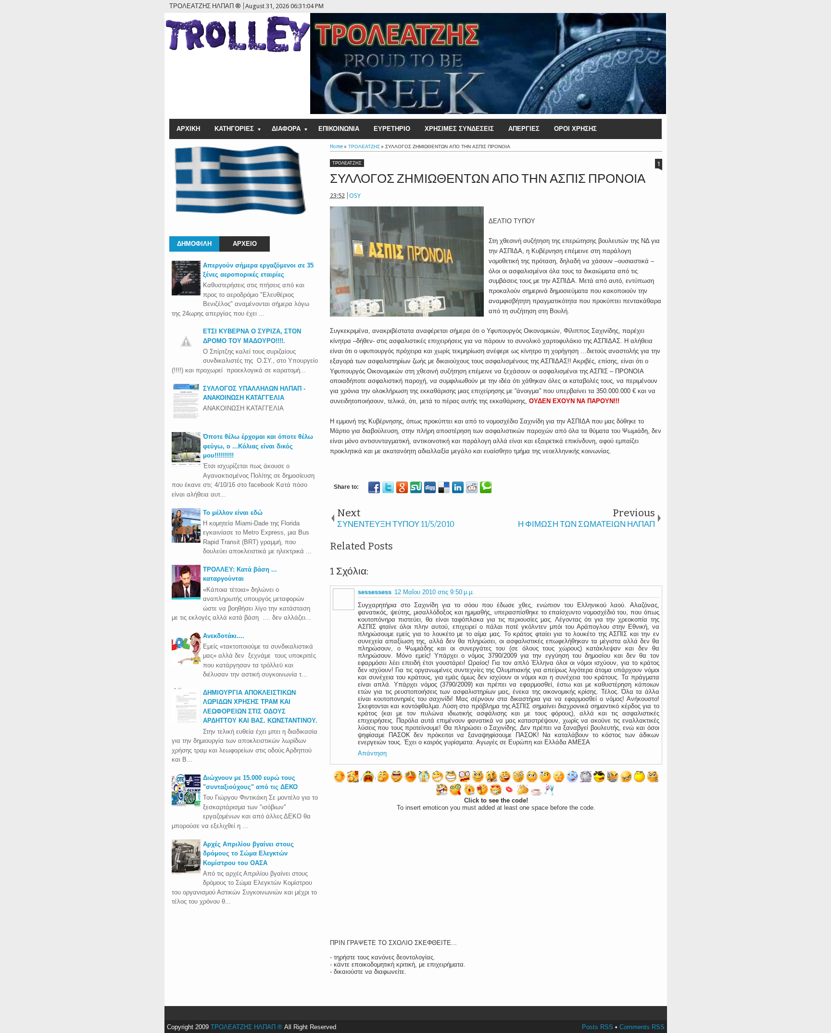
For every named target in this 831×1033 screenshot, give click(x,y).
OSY (355, 195)
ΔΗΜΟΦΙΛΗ (194, 243)
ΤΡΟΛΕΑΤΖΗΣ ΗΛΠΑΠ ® (246, 1027)
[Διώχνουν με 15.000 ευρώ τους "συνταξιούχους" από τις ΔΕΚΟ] (186, 805)
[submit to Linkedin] (458, 487)
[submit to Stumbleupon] (416, 487)
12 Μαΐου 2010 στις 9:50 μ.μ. (434, 592)
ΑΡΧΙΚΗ (188, 128)
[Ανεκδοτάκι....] (186, 663)
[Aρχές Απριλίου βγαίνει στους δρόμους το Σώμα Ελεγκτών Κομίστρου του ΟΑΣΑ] (186, 872)
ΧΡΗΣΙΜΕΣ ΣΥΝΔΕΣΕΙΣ (459, 128)
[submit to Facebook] (374, 487)
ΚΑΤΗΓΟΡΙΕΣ (234, 128)
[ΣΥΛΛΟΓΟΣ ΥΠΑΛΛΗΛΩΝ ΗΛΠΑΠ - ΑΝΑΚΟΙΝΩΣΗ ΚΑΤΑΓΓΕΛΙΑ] (186, 416)
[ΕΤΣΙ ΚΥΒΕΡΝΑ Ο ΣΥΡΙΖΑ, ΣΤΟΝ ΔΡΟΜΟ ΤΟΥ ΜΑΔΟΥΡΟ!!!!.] (186, 353)
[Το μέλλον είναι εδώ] (186, 540)
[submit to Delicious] (444, 487)
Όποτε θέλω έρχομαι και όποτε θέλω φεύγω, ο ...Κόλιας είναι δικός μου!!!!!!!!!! (258, 446)
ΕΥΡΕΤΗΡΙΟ (392, 128)
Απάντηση (372, 753)
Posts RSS (597, 1027)
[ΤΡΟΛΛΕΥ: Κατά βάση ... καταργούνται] (186, 597)
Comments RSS (642, 1027)
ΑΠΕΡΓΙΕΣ (524, 128)
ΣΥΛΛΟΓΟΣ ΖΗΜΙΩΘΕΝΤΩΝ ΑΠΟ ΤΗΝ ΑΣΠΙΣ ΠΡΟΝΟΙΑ (487, 178)
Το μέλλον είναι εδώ (233, 512)
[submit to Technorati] (485, 487)
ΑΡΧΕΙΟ (245, 243)
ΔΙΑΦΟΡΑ (286, 128)
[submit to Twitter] (388, 487)
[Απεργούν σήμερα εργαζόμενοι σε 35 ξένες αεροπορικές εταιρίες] (186, 293)
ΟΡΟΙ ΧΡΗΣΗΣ (575, 128)
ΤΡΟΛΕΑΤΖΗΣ (347, 163)
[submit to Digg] (430, 487)
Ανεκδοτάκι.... (223, 635)
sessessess (374, 592)
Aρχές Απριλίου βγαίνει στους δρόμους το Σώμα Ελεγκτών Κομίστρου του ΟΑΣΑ (248, 854)
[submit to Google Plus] (402, 487)
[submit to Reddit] (472, 487)
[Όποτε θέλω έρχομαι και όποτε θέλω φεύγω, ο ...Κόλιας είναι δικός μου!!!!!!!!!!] (186, 464)
